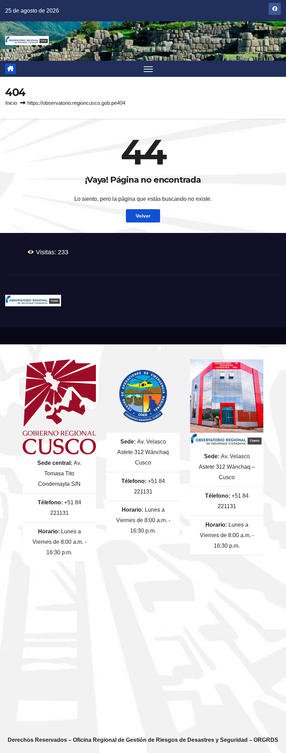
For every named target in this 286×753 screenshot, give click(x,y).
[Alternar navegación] (148, 69)
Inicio (11, 103)
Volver (143, 216)
